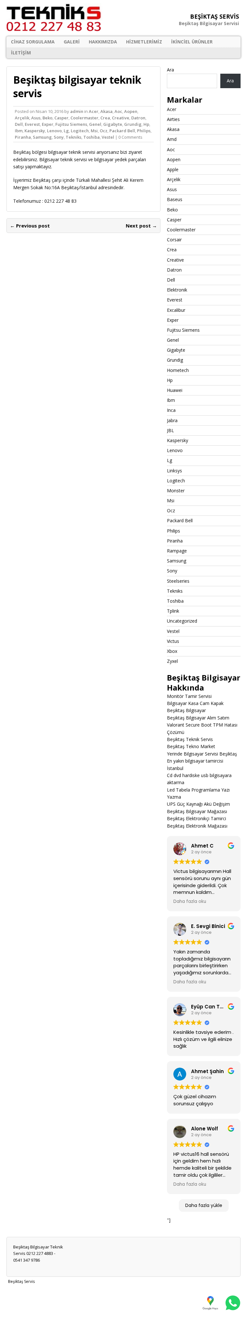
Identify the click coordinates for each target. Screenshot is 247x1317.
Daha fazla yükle (203, 1205)
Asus (36, 118)
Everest (32, 124)
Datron (138, 118)
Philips (144, 131)
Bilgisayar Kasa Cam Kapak (195, 703)
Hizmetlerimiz (144, 42)
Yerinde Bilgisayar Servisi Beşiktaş (202, 754)
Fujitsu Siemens (71, 124)
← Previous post (30, 225)
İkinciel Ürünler (192, 42)
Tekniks (73, 137)
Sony (59, 137)
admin (76, 111)
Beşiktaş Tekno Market (191, 746)
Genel (95, 124)
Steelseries (178, 581)
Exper (47, 124)
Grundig (133, 124)
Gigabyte (112, 124)
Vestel (108, 137)
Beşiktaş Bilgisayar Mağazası (197, 811)
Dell (19, 124)
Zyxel (172, 661)
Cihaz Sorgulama (33, 42)
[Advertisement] (123, 1300)
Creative (120, 118)
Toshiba (91, 137)
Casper (61, 118)
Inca (171, 410)
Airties (173, 119)
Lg (66, 131)
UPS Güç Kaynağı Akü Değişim (198, 804)
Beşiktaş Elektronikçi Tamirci (196, 818)
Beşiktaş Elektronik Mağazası (197, 826)
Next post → (141, 225)
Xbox (172, 651)
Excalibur (176, 310)
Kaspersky (34, 131)
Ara (170, 70)
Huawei (174, 390)
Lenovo (54, 131)
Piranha (23, 137)
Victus (173, 641)
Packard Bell (122, 131)
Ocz (103, 131)
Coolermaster (84, 118)
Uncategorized (182, 621)
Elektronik (177, 290)
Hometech (178, 370)
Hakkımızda (103, 42)
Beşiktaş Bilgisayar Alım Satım (198, 718)
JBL (170, 430)
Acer (93, 111)
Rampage (177, 551)
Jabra (172, 420)
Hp (146, 124)
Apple (172, 169)
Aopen (130, 111)
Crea (105, 118)
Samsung (42, 137)
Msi (94, 131)
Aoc (118, 111)
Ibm (19, 131)
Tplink (173, 611)
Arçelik (22, 118)
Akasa (106, 111)
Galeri (72, 42)
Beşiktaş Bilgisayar (186, 710)
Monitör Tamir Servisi (189, 696)
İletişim (21, 53)
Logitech (80, 131)
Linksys (174, 471)
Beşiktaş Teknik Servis (190, 739)
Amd (172, 139)
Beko (47, 118)
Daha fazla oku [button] (189, 901)
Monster (176, 490)
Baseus (174, 199)
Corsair (174, 240)
